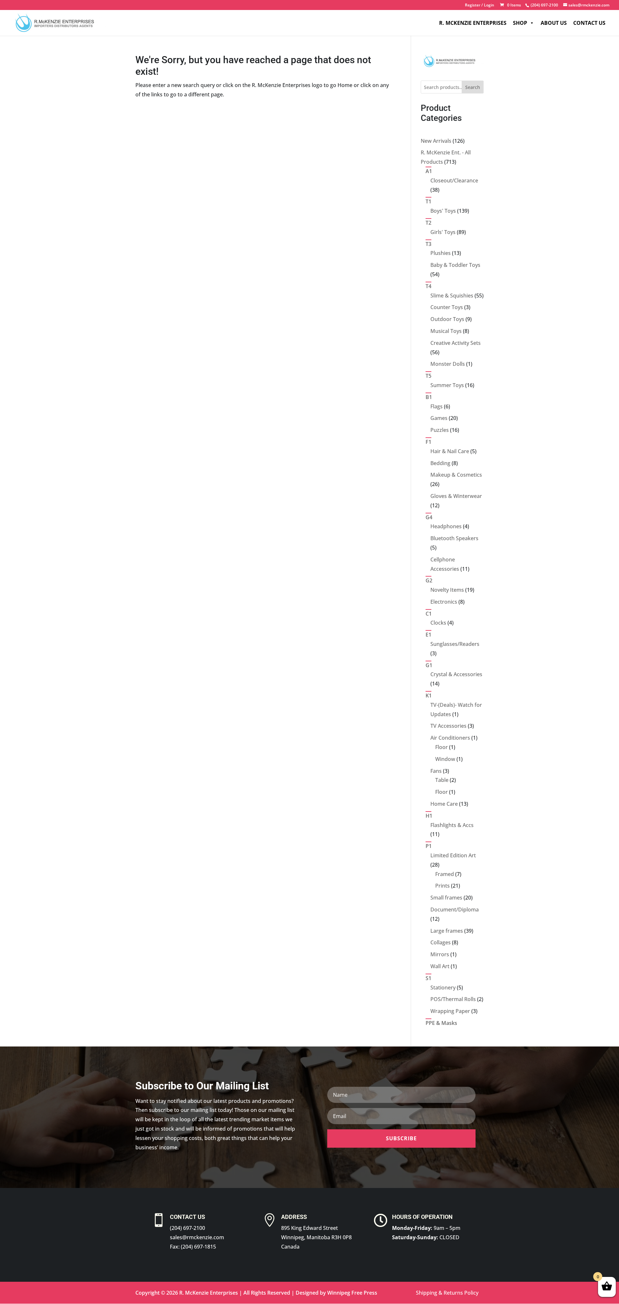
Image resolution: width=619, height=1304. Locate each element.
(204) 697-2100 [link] (187, 1227)
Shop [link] (520, 22)
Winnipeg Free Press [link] (352, 1292)
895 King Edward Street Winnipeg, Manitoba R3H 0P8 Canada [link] (316, 1237)
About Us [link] (554, 22)
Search (472, 87)
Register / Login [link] (479, 5)
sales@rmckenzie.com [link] (197, 1237)
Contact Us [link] (589, 22)
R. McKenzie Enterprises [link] (472, 22)
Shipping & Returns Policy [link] (447, 1292)
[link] (543, 5)
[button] (401, 1138)
